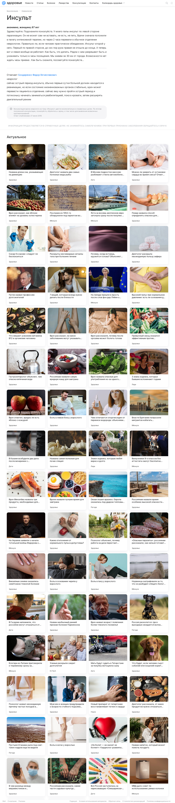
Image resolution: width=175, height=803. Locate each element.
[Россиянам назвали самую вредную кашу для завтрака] (67, 368)
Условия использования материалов (92, 801)
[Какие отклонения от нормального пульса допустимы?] (67, 531)
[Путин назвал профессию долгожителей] (26, 286)
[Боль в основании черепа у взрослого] (67, 572)
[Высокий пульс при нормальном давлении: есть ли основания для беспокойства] (149, 286)
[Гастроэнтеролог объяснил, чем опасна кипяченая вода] (26, 368)
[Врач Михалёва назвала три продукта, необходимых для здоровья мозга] (26, 491)
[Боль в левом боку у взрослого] (67, 409)
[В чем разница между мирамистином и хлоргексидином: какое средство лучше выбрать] (26, 777)
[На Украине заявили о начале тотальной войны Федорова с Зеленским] (26, 531)
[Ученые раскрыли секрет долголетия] (67, 654)
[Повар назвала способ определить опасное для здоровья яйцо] (149, 204)
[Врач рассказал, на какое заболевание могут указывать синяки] (67, 327)
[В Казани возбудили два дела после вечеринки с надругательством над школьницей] (26, 450)
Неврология (27, 11)
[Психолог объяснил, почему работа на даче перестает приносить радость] (108, 531)
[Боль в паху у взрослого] (108, 572)
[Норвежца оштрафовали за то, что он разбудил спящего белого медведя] (149, 572)
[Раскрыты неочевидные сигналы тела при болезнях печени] (67, 245)
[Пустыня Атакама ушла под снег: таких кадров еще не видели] (26, 736)
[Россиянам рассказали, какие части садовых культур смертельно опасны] (67, 777)
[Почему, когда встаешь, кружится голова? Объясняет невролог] (108, 245)
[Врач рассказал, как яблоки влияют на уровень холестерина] (26, 204)
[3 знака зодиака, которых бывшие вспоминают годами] (149, 368)
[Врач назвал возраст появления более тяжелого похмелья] (108, 613)
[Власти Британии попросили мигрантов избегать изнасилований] (149, 409)
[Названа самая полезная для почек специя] (67, 450)
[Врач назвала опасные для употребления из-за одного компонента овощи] (108, 368)
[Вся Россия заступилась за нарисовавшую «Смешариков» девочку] (108, 777)
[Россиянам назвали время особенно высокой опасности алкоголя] (149, 491)
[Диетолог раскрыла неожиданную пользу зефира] (149, 245)
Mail (4, 801)
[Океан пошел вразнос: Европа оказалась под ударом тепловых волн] (108, 491)
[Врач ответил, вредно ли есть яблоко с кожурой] (26, 409)
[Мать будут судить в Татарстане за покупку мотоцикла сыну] (108, 654)
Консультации (12, 11)
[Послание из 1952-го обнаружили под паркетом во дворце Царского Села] (67, 204)
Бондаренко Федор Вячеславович (37, 75)
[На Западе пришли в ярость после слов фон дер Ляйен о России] (108, 286)
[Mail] (4, 3)
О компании (12, 801)
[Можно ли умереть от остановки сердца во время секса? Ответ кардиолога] (149, 163)
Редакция (73, 801)
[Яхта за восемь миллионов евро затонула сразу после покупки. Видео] (108, 204)
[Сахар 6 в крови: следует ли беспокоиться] (26, 245)
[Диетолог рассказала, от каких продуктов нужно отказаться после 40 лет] (149, 695)
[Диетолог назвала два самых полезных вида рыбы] (67, 163)
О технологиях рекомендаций (133, 801)
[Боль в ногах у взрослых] (67, 736)
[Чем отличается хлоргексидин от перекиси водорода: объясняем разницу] (108, 409)
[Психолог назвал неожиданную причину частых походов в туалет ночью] (26, 695)
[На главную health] (14, 3)
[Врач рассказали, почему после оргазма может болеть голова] (108, 327)
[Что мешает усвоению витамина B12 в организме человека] (26, 327)
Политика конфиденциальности (158, 801)
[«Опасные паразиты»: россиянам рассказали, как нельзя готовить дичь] (149, 531)
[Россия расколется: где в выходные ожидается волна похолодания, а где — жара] (149, 613)
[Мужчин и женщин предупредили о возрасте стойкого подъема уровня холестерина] (67, 695)
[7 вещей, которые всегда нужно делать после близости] (67, 286)
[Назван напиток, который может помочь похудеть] (149, 736)
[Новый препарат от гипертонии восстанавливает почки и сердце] (108, 695)
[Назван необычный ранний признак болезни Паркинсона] (67, 613)
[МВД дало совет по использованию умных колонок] (149, 777)
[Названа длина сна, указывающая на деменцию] (26, 163)
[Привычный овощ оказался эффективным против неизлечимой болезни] (149, 327)
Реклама (22, 801)
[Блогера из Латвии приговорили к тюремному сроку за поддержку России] (26, 654)
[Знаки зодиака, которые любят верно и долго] (108, 450)
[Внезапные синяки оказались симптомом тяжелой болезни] (26, 572)
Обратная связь (114, 801)
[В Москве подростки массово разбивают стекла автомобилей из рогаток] (108, 163)
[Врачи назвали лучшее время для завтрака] (67, 491)
